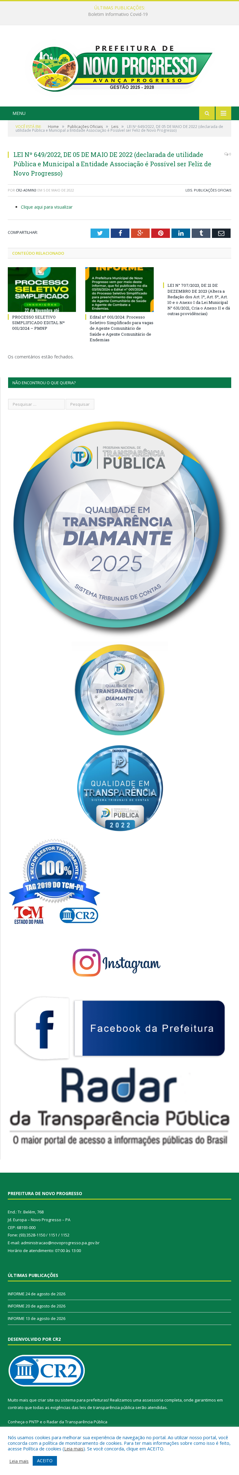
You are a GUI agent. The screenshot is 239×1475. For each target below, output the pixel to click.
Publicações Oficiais (212, 190)
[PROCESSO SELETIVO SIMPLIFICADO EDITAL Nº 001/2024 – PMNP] (42, 289)
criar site (46, 1400)
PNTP (34, 1422)
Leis (188, 190)
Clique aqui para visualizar (47, 207)
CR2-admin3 (26, 190)
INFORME (118, 14)
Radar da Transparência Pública (77, 1422)
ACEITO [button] (45, 1460)
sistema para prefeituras (84, 1400)
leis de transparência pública (107, 1407)
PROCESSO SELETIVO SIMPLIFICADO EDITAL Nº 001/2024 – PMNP (38, 322)
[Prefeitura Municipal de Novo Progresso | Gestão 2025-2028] (119, 66)
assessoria (152, 1400)
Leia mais (73, 1448)
